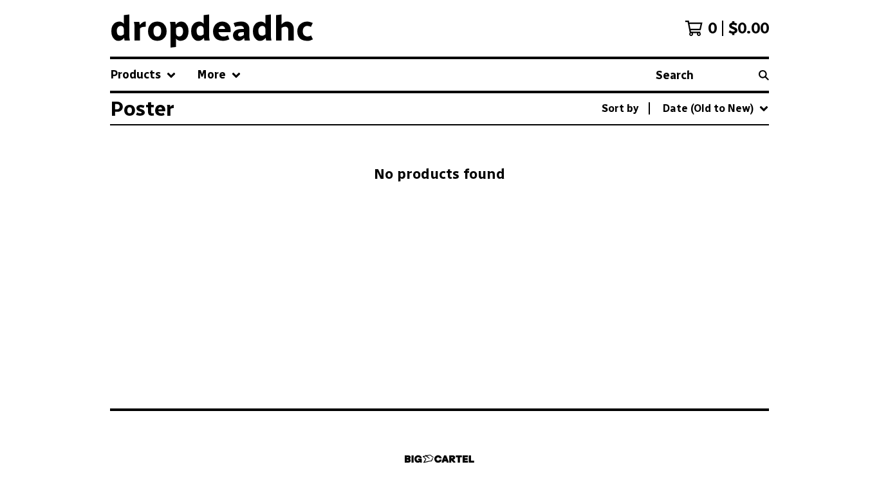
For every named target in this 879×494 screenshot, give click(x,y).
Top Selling (669, 183)
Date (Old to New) (685, 265)
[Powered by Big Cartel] (439, 459)
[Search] (764, 75)
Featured (664, 142)
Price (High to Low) (688, 306)
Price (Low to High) (688, 286)
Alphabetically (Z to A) (697, 224)
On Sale (660, 162)
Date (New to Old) (685, 245)
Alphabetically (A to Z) (697, 203)
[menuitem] (143, 75)
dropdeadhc (212, 28)
